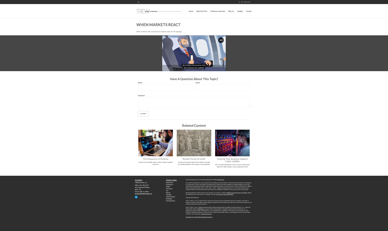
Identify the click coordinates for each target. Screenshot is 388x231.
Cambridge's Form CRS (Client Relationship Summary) (199, 217)
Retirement (169, 183)
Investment (169, 185)
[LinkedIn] (138, 2)
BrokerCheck (221, 179)
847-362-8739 (245, 2)
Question (141, 95)
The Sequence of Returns (155, 159)
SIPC (202, 209)
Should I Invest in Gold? (194, 159)
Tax (167, 191)
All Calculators (170, 201)
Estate (168, 187)
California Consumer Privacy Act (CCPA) (237, 192)
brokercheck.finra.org (206, 214)
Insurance (169, 189)
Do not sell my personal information (224, 194)
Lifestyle (168, 195)
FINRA (199, 209)
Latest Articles (170, 197)
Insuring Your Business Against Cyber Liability (232, 160)
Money (168, 193)
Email (198, 83)
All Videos (169, 199)
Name (140, 83)
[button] (202, 11)
